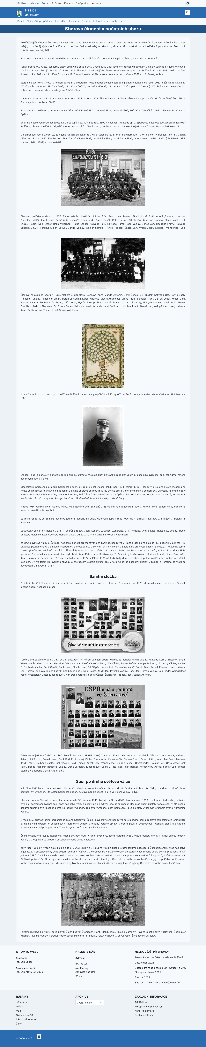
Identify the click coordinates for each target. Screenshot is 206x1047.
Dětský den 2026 (144, 962)
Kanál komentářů (144, 1010)
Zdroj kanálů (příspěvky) (148, 1006)
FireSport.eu (82, 3)
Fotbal (45, 3)
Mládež (20, 1006)
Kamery (68, 3)
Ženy (19, 1023)
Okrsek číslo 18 (24, 1015)
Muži (18, 1010)
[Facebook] (187, 3)
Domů (20, 21)
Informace (21, 1002)
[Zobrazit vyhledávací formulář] (187, 12)
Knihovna (34, 3)
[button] (97, 3)
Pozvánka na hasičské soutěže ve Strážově (159, 957)
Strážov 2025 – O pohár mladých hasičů (157, 982)
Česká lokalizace (144, 1015)
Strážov (21, 3)
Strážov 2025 (142, 977)
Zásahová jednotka (27, 1019)
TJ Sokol (56, 3)
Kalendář (60, 21)
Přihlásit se (141, 1002)
